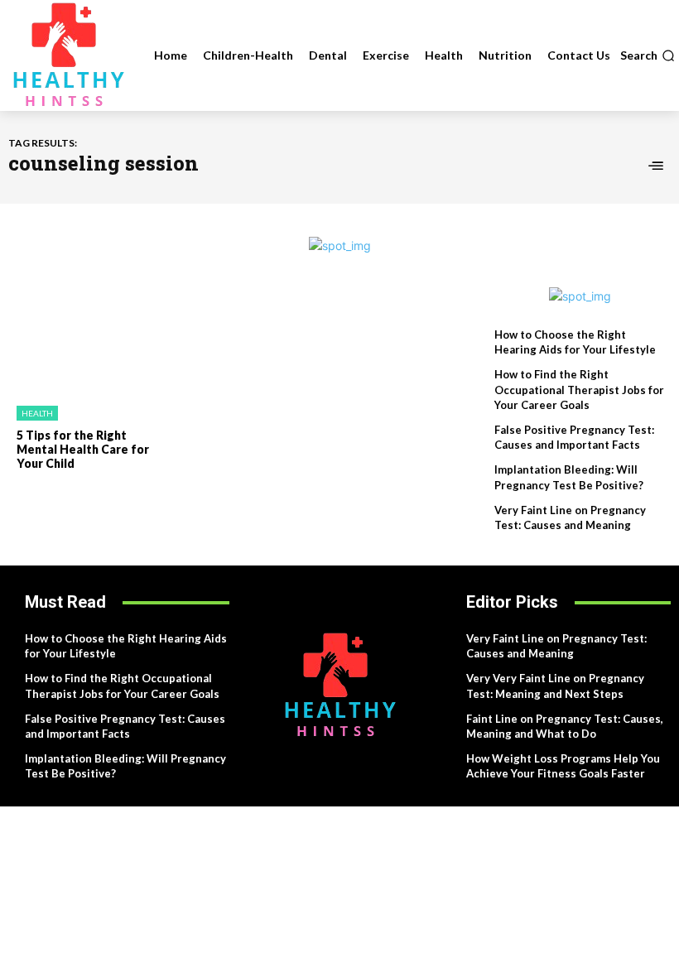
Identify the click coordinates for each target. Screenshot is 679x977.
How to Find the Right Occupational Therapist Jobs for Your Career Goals (579, 389)
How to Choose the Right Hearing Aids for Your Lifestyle (575, 342)
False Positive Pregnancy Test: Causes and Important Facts (574, 437)
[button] (647, 55)
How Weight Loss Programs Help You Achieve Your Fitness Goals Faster (563, 766)
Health (37, 413)
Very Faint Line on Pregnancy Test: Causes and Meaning (556, 646)
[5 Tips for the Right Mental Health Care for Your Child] (84, 340)
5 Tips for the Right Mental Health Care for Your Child (83, 449)
